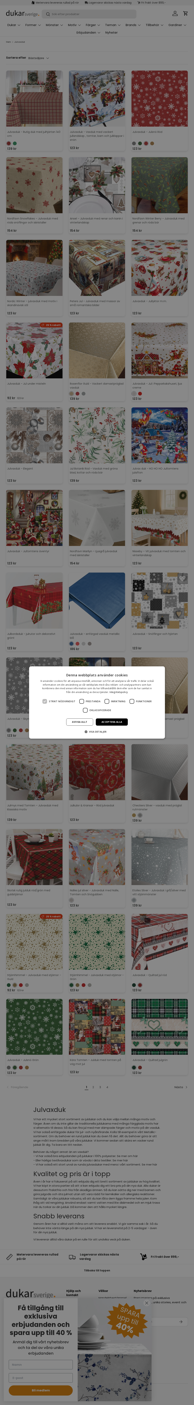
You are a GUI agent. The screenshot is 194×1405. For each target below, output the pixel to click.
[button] (97, 731)
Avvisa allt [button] (79, 722)
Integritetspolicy (119, 692)
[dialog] (97, 702)
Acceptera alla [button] (112, 722)
